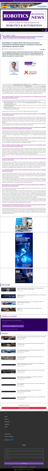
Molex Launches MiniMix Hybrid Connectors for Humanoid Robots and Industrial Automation (31, 397)
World (13, 35)
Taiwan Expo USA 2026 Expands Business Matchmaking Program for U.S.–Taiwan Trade (31, 344)
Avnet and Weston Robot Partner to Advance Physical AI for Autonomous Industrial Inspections (29, 391)
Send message (24, 463)
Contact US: (14, 467)
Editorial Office (33, 467)
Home (3, 35)
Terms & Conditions (9, 436)
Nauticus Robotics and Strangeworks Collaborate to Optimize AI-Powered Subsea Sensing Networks (30, 377)
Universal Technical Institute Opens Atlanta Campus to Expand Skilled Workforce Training (31, 371)
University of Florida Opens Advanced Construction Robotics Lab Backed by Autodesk (30, 357)
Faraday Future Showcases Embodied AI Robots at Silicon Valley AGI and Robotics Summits (31, 295)
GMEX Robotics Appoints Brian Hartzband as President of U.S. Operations (29, 309)
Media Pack (7, 421)
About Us (7, 419)
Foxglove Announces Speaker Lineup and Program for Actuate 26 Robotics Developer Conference (30, 302)
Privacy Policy (8, 434)
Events (6, 426)
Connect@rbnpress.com (22, 467)
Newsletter (7, 424)
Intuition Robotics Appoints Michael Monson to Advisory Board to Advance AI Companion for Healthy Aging (30, 289)
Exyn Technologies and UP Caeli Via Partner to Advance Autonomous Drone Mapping (31, 384)
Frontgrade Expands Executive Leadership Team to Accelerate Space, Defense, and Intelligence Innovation (31, 364)
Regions (8, 35)
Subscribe (13, 326)
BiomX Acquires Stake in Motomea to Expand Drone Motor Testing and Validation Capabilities (31, 337)
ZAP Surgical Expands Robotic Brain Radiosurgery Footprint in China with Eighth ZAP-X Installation (31, 350)
